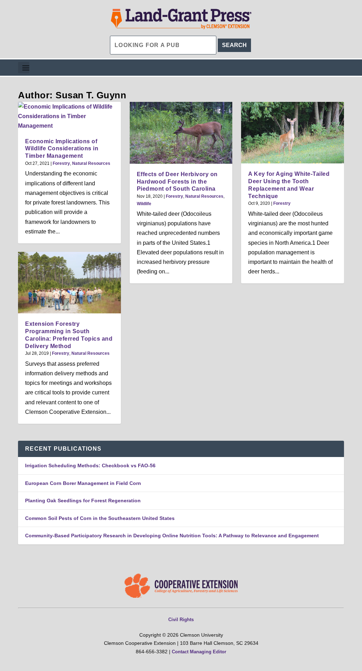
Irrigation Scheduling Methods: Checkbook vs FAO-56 (90, 465)
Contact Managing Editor (199, 651)
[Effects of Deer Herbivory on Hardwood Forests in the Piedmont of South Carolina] (181, 133)
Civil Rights (181, 619)
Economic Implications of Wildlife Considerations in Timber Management (61, 148)
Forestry (61, 163)
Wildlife (144, 203)
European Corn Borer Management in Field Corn (83, 483)
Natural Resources (91, 163)
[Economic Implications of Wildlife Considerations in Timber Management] (69, 116)
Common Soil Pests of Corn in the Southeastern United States (100, 518)
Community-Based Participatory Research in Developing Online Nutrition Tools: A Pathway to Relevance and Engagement (172, 535)
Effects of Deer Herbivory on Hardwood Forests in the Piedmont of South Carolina (177, 181)
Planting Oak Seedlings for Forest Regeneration (83, 500)
